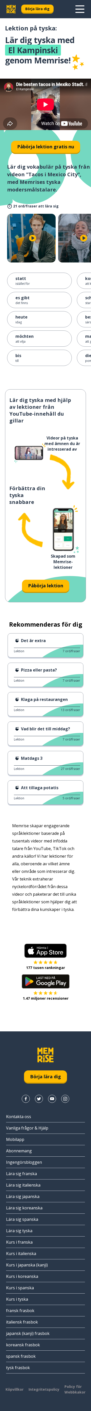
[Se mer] (80, 9)
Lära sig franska (21, 1173)
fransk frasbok (20, 1310)
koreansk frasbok (23, 1345)
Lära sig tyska (19, 1230)
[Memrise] (11, 9)
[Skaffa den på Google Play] (46, 981)
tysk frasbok (18, 1367)
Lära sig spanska (22, 1219)
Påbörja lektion (45, 586)
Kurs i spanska (20, 1288)
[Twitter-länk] (39, 1099)
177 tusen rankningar (45, 967)
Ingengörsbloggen (24, 1162)
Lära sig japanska (22, 1196)
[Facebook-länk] (26, 1099)
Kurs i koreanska (22, 1276)
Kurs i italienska (21, 1253)
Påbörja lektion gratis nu (45, 147)
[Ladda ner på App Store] (45, 951)
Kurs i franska (19, 1242)
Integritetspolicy (44, 1389)
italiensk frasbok (22, 1322)
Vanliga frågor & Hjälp (27, 1128)
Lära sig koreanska (24, 1208)
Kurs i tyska (17, 1299)
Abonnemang (19, 1151)
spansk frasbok (21, 1356)
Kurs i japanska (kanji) (27, 1265)
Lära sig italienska (23, 1185)
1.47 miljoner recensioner (46, 998)
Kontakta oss (18, 1116)
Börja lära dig (37, 8)
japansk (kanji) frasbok (28, 1333)
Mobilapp (15, 1139)
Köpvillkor (15, 1389)
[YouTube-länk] (52, 1099)
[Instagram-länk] (65, 1099)
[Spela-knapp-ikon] (32, 238)
